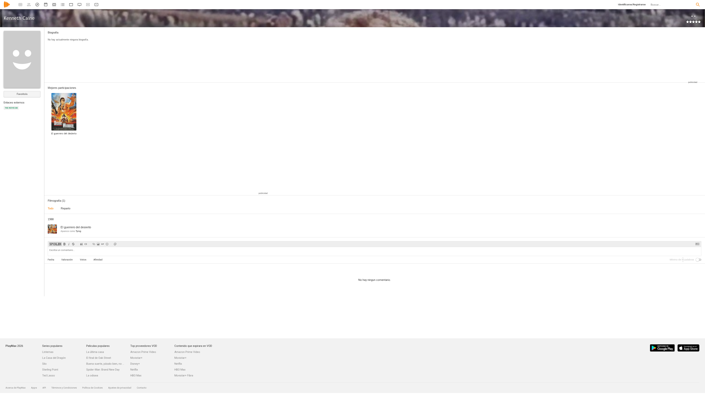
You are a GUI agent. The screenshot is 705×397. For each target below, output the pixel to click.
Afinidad (97, 259)
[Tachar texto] (73, 244)
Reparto (65, 208)
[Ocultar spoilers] (55, 244)
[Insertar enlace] (94, 244)
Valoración (67, 259)
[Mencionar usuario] (115, 244)
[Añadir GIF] (102, 244)
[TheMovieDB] (12, 110)
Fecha (51, 259)
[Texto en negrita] (64, 244)
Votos (83, 259)
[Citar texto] (81, 244)
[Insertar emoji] (107, 244)
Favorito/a (22, 94)
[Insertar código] (86, 244)
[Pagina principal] (7, 7)
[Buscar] (698, 4)
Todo (50, 208)
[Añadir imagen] (98, 244)
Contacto (142, 387)
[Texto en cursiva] (69, 244)
